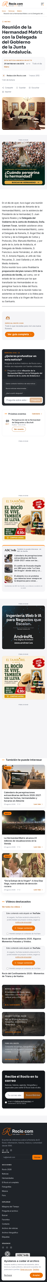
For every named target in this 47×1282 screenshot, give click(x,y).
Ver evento (20, 430)
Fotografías (6, 1187)
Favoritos (6, 1219)
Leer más (37, 804)
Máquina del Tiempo (10, 1206)
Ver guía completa (18, 334)
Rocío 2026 (7, 1169)
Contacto (6, 1224)
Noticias (12, 11)
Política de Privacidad (23, 1101)
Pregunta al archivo (10, 1211)
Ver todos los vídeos (11, 907)
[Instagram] (11, 1150)
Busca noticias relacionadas (16, 388)
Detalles (36, 1269)
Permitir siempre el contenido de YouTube (24, 934)
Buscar (5, 1215)
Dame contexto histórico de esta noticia (20, 384)
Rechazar (8, 1275)
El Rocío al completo (10, 1182)
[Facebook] (3, 1150)
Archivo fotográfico (10, 1232)
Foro (4, 1195)
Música (5, 1191)
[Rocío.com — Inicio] (12, 4)
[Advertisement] (23, 467)
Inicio (4, 11)
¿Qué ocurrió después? (14, 393)
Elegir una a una (26, 1269)
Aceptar (36, 1275)
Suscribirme (33, 1095)
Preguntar (35, 400)
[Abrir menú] (42, 4)
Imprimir (8, 92)
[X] (7, 1150)
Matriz (19, 11)
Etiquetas (6, 1237)
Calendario (36, 414)
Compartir (9, 88)
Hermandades (8, 1178)
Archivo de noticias (10, 1228)
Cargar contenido (24, 928)
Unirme (37, 1157)
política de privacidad (23, 922)
